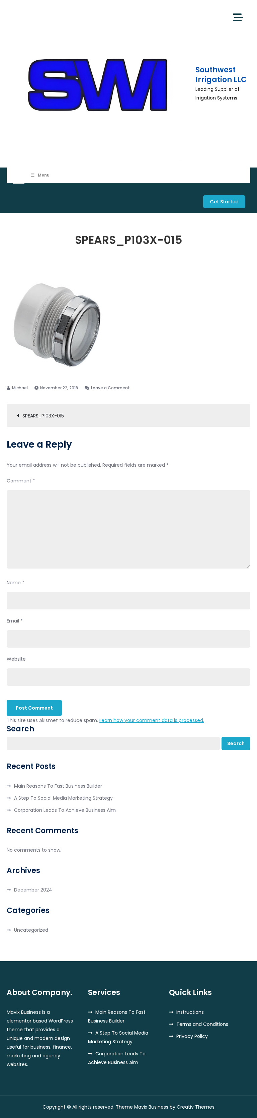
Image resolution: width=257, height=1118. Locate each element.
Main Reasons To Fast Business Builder (58, 786)
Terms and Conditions (202, 1024)
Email (15, 620)
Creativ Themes (196, 1107)
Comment (21, 480)
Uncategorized (31, 930)
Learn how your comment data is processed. (151, 720)
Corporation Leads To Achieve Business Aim (65, 810)
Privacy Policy (192, 1036)
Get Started (224, 201)
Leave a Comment (110, 388)
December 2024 (33, 889)
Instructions (190, 1012)
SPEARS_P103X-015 (43, 415)
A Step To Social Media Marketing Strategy (63, 798)
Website (16, 659)
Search (20, 729)
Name (15, 582)
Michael (20, 388)
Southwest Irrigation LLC (221, 75)
